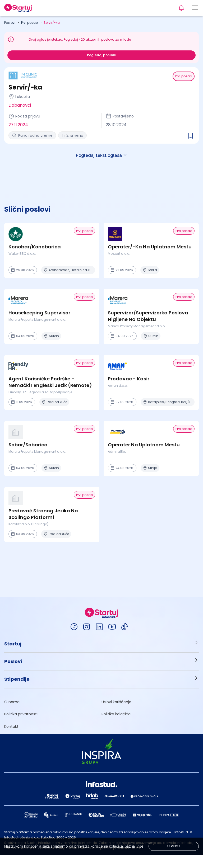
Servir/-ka (52, 22)
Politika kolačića (116, 714)
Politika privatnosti (21, 714)
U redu (173, 846)
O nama (12, 702)
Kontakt (11, 726)
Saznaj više (134, 846)
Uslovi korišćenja (116, 702)
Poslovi (9, 22)
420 (82, 39)
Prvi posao (29, 22)
